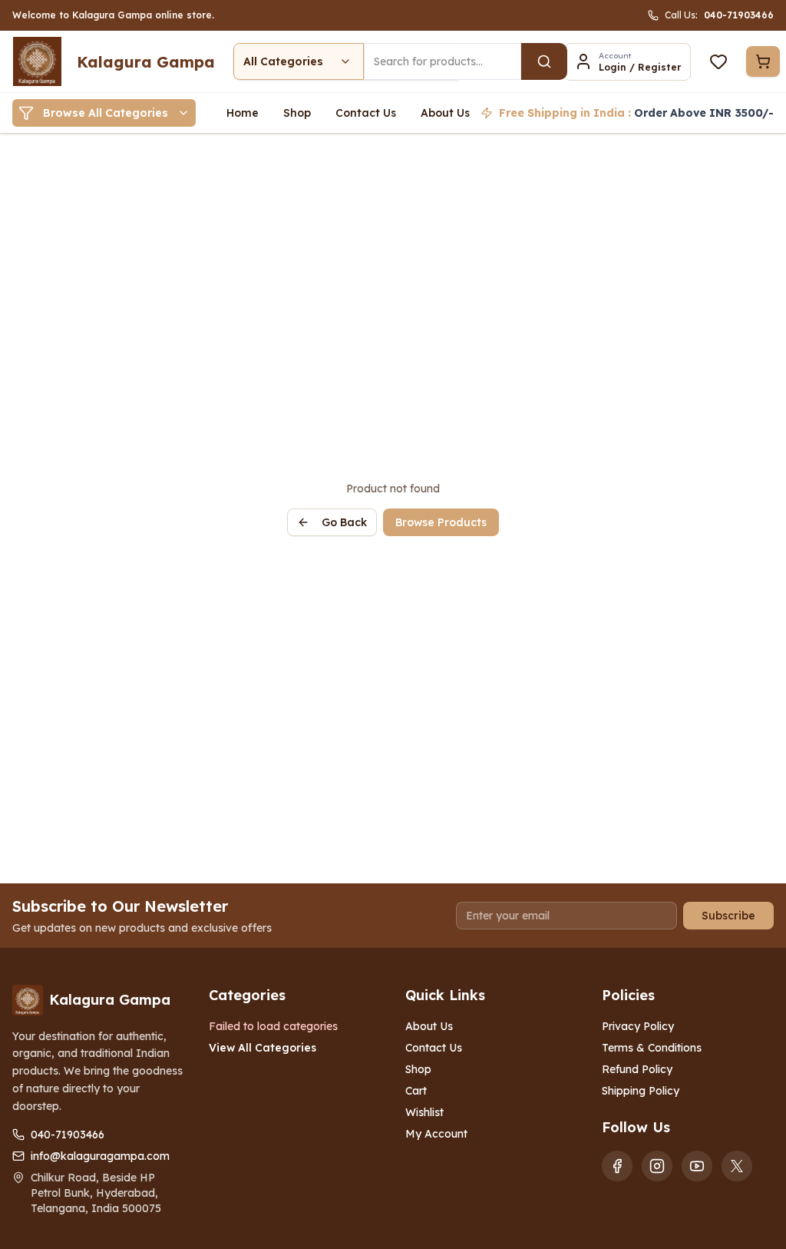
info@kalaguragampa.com (100, 1156)
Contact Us (433, 1048)
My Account (436, 1134)
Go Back (344, 522)
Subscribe (728, 916)
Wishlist (424, 1112)
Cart (416, 1091)
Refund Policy (637, 1069)
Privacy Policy (638, 1026)
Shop (418, 1069)
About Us (429, 1026)
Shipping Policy (640, 1091)
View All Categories (262, 1048)
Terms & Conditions (652, 1048)
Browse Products (441, 522)
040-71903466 (67, 1134)
